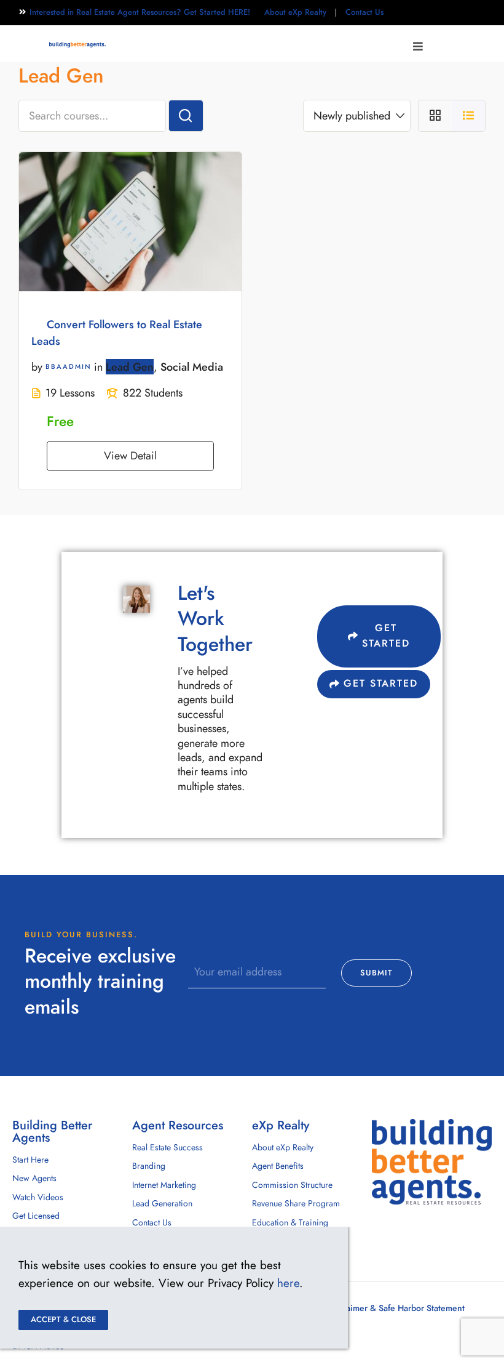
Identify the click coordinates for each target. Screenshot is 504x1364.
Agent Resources (177, 1125)
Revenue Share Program (296, 1203)
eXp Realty (280, 1125)
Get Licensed (36, 1216)
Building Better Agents (52, 1131)
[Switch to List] (469, 116)
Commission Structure (292, 1185)
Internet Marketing (164, 1185)
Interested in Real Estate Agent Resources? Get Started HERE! (140, 12)
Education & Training (290, 1223)
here (288, 1283)
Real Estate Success (167, 1147)
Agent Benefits (278, 1166)
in (98, 366)
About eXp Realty (295, 12)
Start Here (30, 1160)
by (36, 366)
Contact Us (364, 12)
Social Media (191, 366)
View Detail (130, 455)
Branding (148, 1166)
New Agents (34, 1178)
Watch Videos (37, 1197)
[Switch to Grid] (435, 116)
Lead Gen (130, 366)
